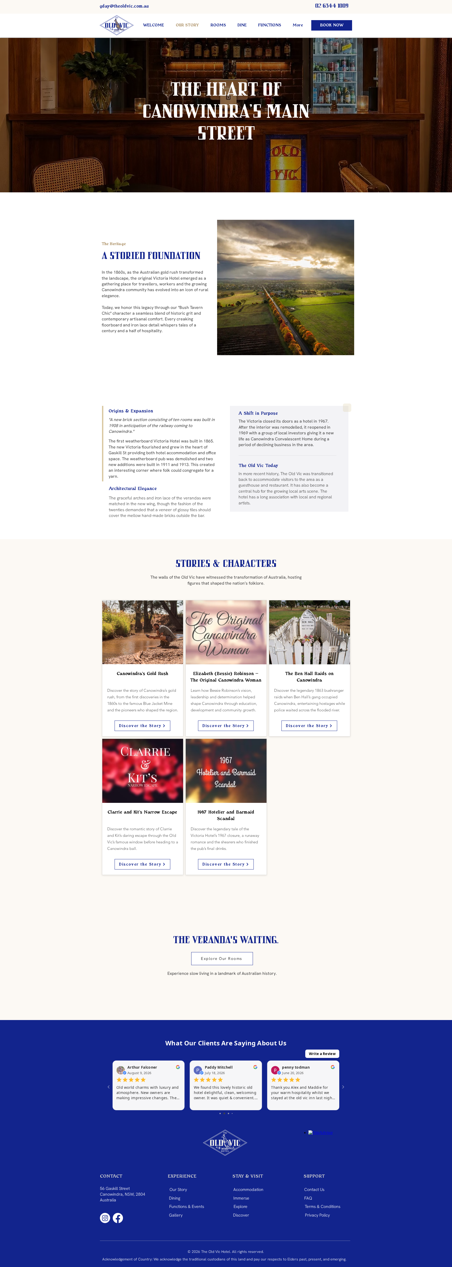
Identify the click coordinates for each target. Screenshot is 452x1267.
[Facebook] (118, 1218)
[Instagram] (105, 1218)
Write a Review (322, 1053)
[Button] (142, 669)
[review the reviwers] (178, 1068)
